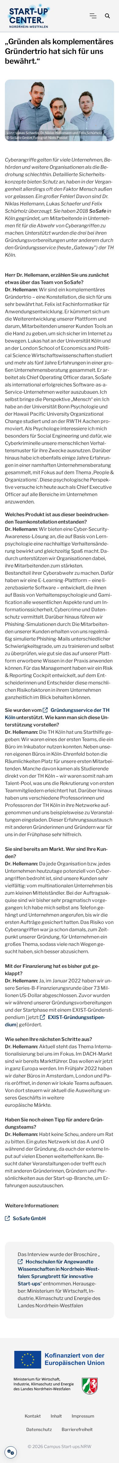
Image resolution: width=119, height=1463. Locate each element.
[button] (107, 15)
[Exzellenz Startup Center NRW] (29, 15)
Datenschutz (39, 1429)
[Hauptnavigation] (93, 15)
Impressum (83, 1416)
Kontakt (33, 1416)
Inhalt (56, 1416)
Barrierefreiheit (77, 1429)
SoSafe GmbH (29, 1218)
